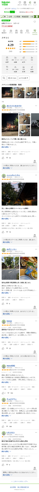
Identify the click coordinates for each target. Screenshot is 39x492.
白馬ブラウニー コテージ (10, 23)
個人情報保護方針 (23, 487)
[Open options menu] (36, 105)
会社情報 (13, 487)
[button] (7, 92)
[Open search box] (4, 78)
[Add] (34, 22)
